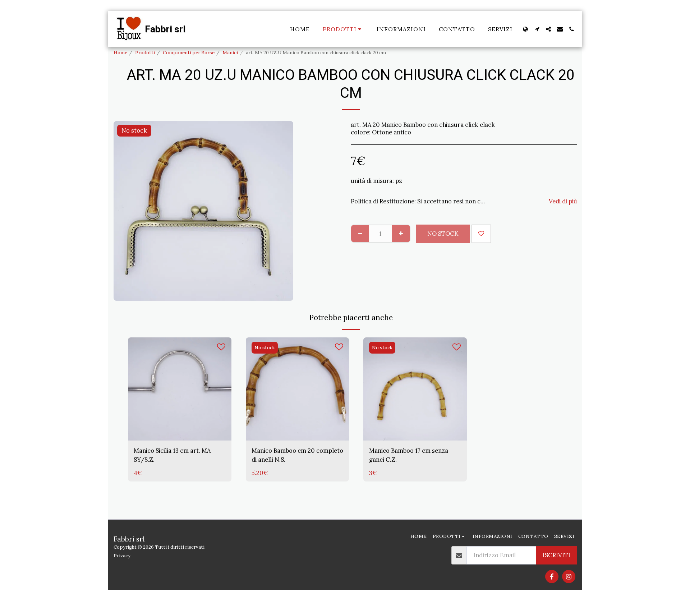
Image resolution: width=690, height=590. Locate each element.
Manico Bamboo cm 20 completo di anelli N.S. (297, 455)
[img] (179, 389)
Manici (230, 53)
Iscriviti (556, 555)
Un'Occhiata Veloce (179, 418)
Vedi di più (563, 201)
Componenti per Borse (189, 53)
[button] (537, 29)
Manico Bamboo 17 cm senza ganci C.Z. (408, 455)
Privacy (122, 556)
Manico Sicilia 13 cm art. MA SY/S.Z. (172, 455)
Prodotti (145, 53)
